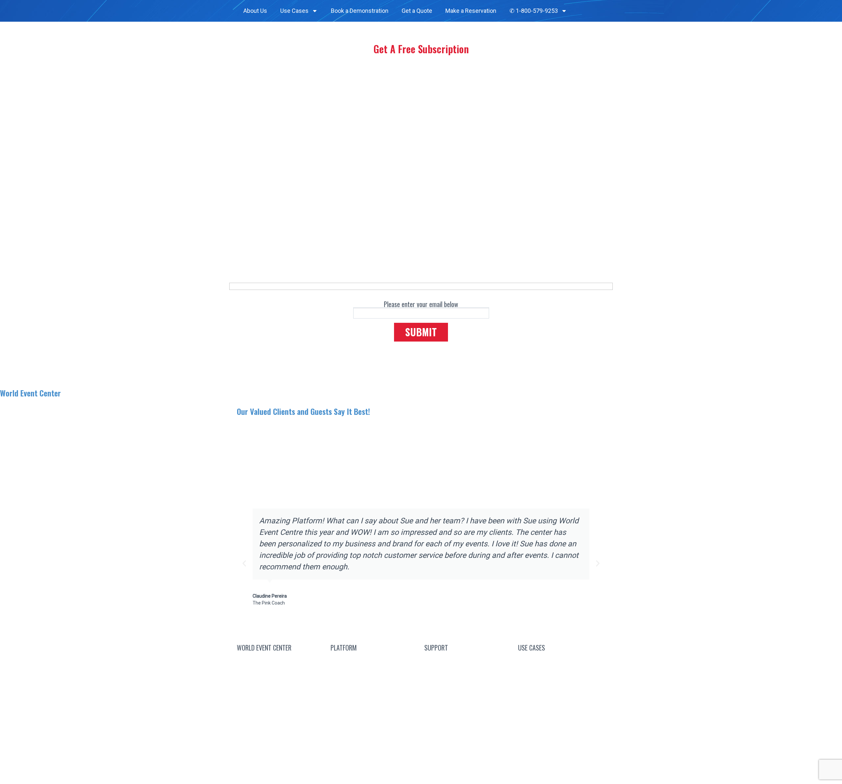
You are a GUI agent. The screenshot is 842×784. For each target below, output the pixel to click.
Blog (468, 660)
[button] (244, 563)
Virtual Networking (562, 683)
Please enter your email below (421, 304)
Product (374, 723)
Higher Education (561, 715)
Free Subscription (382, 676)
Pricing (374, 707)
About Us (255, 10)
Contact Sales (280, 660)
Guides (468, 692)
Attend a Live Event (374, 660)
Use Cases (294, 10)
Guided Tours (374, 692)
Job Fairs (562, 730)
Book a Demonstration (359, 10)
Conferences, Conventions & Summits (561, 664)
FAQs (468, 676)
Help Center (467, 707)
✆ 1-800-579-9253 (533, 10)
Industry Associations (561, 699)
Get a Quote (417, 10)
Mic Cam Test (468, 723)
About (276, 692)
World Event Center (30, 393)
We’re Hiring (280, 676)
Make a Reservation (470, 10)
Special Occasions (561, 746)
